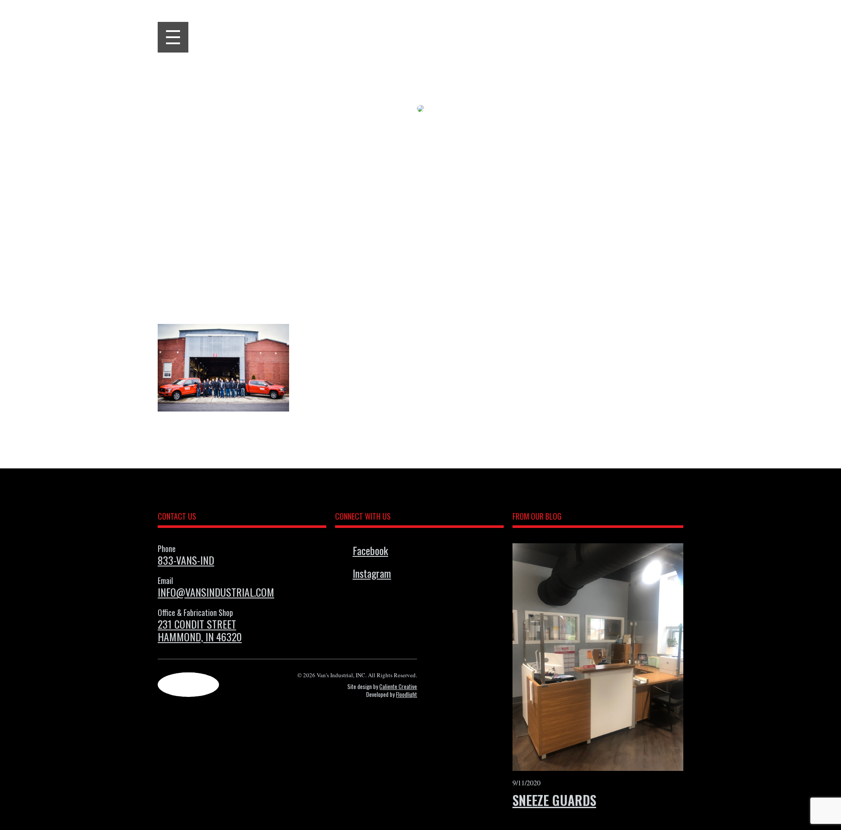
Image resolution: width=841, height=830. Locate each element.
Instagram (372, 573)
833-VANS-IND (186, 560)
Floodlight (406, 694)
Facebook (370, 550)
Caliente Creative (398, 686)
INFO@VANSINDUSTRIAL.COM (216, 592)
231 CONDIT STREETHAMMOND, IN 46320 (200, 630)
